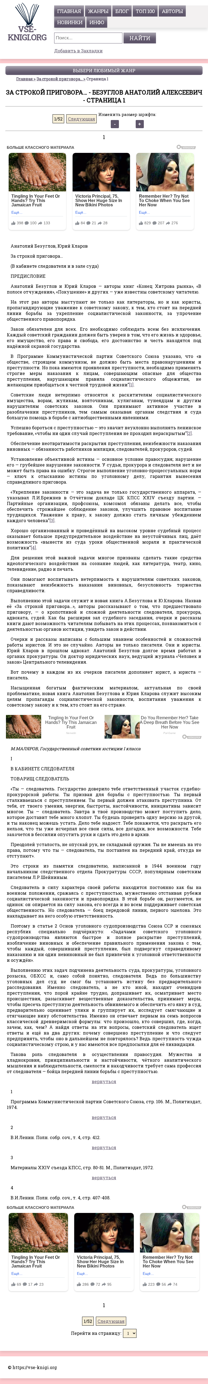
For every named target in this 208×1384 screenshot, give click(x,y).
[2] (189, 433)
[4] (33, 547)
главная (69, 11)
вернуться (104, 1081)
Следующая (81, 119)
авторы (172, 11)
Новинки (69, 22)
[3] (52, 520)
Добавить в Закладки (78, 50)
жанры (98, 11)
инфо (96, 22)
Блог (122, 11)
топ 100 (145, 11)
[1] (131, 384)
